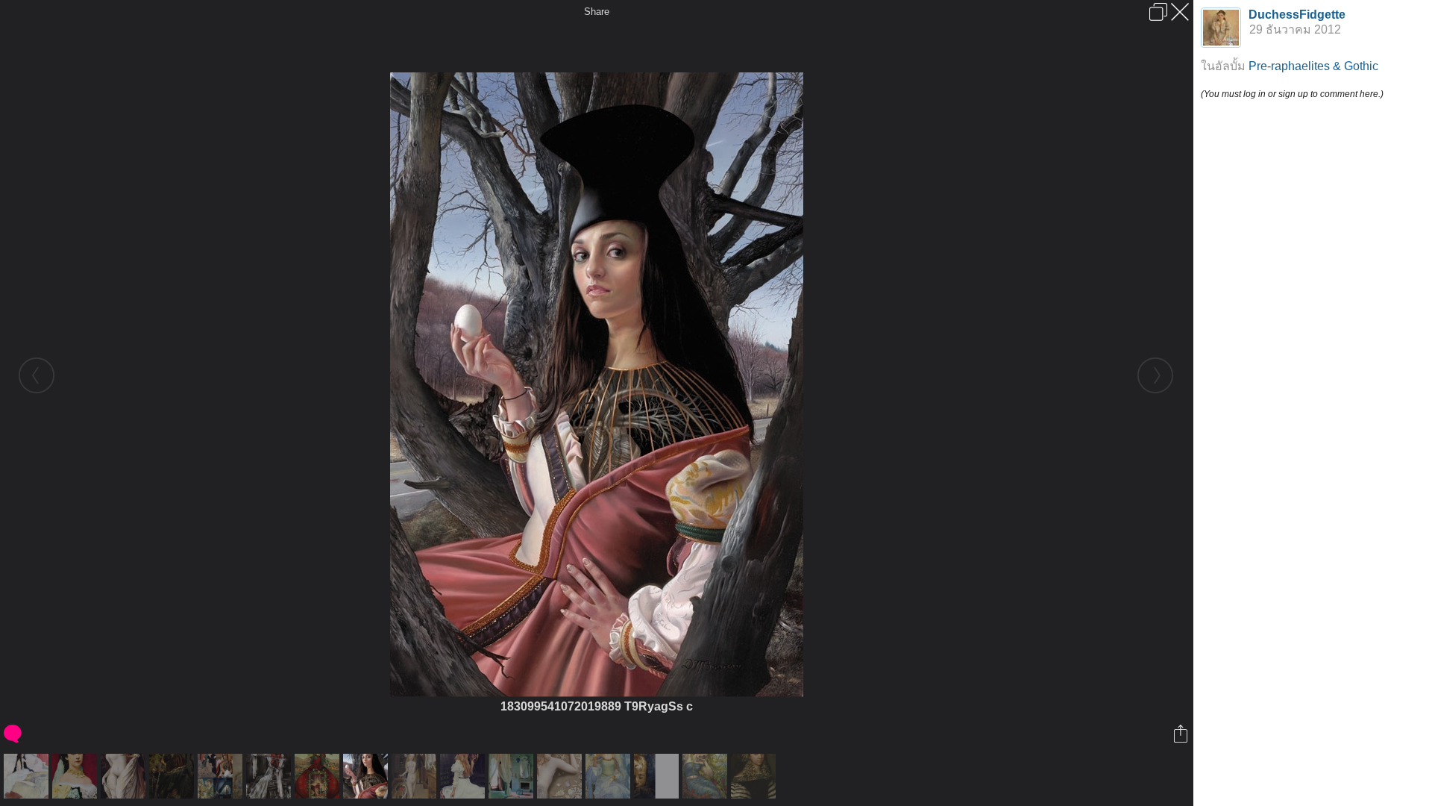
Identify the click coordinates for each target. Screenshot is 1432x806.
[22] (125, 776)
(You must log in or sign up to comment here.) (1292, 94)
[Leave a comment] (14, 733)
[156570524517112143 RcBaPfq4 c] (464, 776)
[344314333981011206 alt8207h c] (28, 776)
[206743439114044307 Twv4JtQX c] (609, 776)
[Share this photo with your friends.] (1181, 733)
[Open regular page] (1158, 12)
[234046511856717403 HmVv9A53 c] (319, 776)
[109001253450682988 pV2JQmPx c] (173, 776)
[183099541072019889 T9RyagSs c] (367, 776)
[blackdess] (755, 776)
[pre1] (222, 776)
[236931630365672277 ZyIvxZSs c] (513, 776)
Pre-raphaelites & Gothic (1313, 66)
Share (596, 11)
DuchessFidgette (1297, 14)
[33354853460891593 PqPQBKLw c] (270, 776)
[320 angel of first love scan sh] (706, 776)
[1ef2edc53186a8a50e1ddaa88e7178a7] (416, 776)
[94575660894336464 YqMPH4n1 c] (561, 776)
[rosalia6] (658, 776)
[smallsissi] (76, 776)
